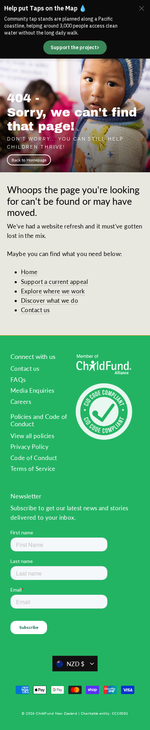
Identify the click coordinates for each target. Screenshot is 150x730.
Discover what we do (49, 300)
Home (29, 272)
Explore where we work (53, 291)
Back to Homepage (29, 160)
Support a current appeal (54, 281)
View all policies (32, 435)
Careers (20, 401)
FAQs (18, 379)
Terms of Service (32, 468)
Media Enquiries (32, 390)
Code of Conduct (33, 457)
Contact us (35, 310)
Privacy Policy (29, 446)
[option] (75, 99)
